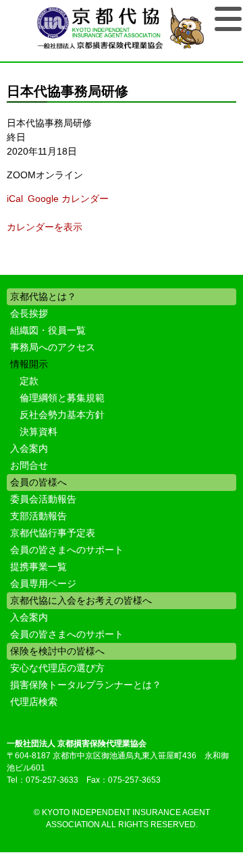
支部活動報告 (38, 516)
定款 (29, 380)
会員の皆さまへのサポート (67, 549)
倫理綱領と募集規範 (62, 397)
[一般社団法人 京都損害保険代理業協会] (121, 29)
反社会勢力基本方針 (62, 414)
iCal (15, 198)
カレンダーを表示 (44, 227)
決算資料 (38, 431)
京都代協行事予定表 (52, 532)
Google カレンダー (68, 198)
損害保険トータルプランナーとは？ (85, 684)
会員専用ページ (43, 583)
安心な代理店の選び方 (57, 667)
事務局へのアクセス (52, 347)
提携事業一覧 (38, 566)
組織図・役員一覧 (48, 330)
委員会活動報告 (43, 499)
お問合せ (29, 465)
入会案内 (29, 448)
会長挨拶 (29, 313)
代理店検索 (33, 701)
